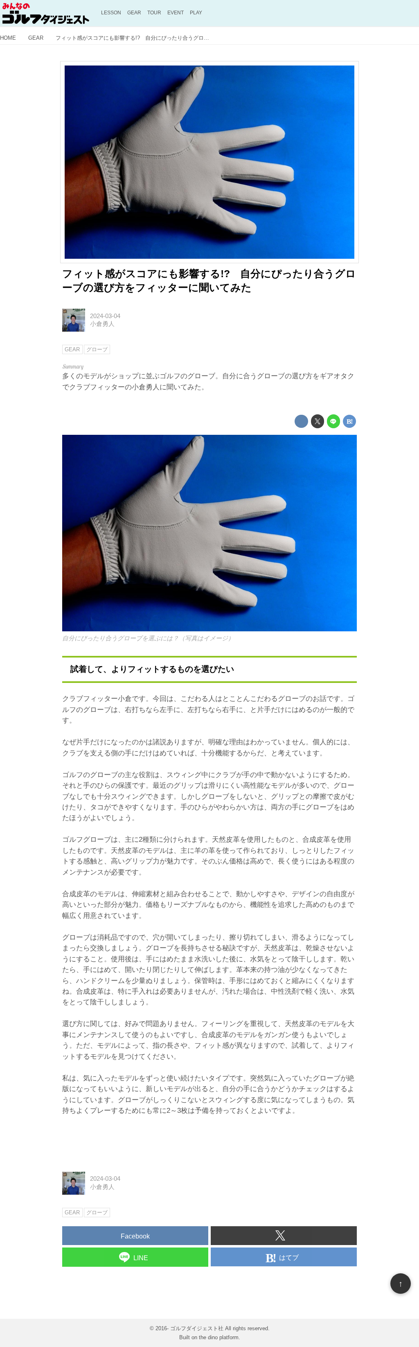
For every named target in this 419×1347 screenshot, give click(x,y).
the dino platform (219, 1337)
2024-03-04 (105, 316)
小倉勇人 (102, 324)
